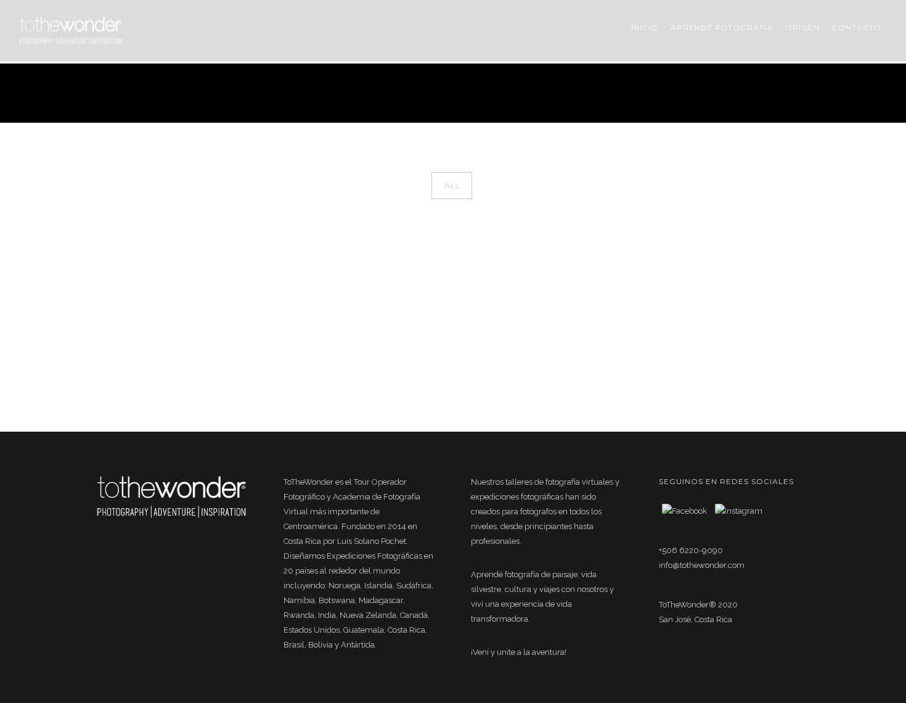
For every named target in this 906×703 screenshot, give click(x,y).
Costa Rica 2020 (785, 93)
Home (678, 93)
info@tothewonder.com (702, 565)
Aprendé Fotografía (722, 27)
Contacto (856, 27)
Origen (802, 27)
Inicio (644, 27)
